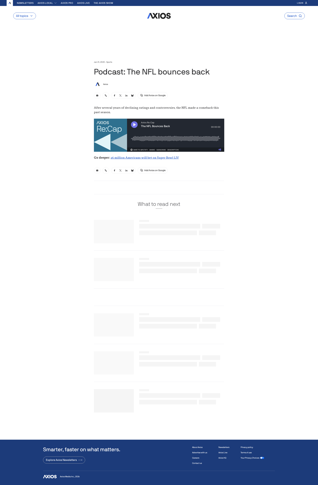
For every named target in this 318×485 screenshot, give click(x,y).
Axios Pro (67, 3)
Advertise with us (199, 453)
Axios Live (83, 3)
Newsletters (25, 3)
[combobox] (47, 3)
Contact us (197, 463)
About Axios (197, 447)
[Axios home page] (10, 3)
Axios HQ (222, 458)
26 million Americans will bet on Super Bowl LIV (145, 157)
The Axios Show (103, 3)
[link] (97, 95)
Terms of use (246, 453)
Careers (195, 458)
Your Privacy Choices (250, 458)
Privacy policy (247, 447)
